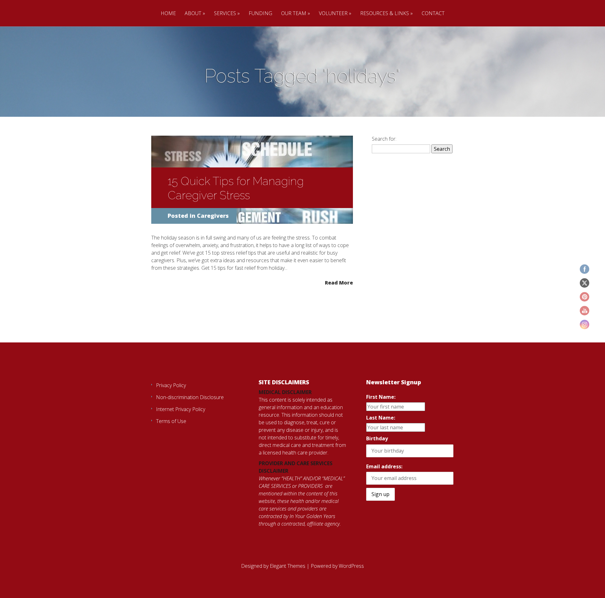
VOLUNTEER (333, 13)
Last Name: (380, 417)
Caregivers (213, 215)
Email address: (384, 466)
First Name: (380, 396)
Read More (339, 282)
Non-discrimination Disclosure (190, 397)
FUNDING (260, 13)
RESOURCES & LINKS (384, 13)
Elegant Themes (287, 565)
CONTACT (433, 13)
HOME (168, 13)
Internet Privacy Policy (180, 409)
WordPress (351, 565)
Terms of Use (171, 421)
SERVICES (225, 13)
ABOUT (193, 13)
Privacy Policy (171, 385)
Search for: (384, 138)
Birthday (377, 438)
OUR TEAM (293, 13)
